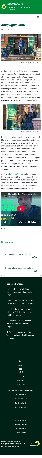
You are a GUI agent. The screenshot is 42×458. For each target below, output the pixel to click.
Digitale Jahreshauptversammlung (21, 269)
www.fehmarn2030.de (14, 174)
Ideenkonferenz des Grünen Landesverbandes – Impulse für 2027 (19, 292)
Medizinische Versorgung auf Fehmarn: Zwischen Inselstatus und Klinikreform (19, 312)
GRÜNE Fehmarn (15, 4)
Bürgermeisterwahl (7, 242)
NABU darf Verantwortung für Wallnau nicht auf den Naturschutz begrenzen (20, 335)
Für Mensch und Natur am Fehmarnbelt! (19, 8)
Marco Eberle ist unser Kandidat (21, 256)
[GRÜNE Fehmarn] (4, 6)
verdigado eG (14, 446)
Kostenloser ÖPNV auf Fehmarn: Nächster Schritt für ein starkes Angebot (19, 323)
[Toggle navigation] (38, 17)
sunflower (18, 444)
